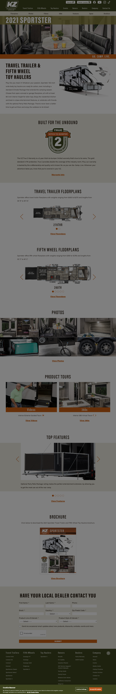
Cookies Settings (81, 689)
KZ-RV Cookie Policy (33, 692)
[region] (58, 689)
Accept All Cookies (95, 689)
